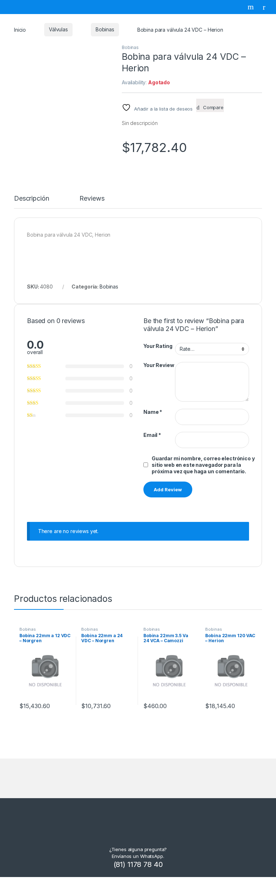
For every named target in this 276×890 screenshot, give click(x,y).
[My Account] (267, 7)
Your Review (158, 365)
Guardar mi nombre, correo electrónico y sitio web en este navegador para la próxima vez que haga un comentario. (203, 464)
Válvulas (58, 29)
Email (152, 435)
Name (152, 412)
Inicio (20, 29)
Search (252, 7)
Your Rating (157, 346)
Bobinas (105, 29)
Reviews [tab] (91, 198)
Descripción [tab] (31, 198)
